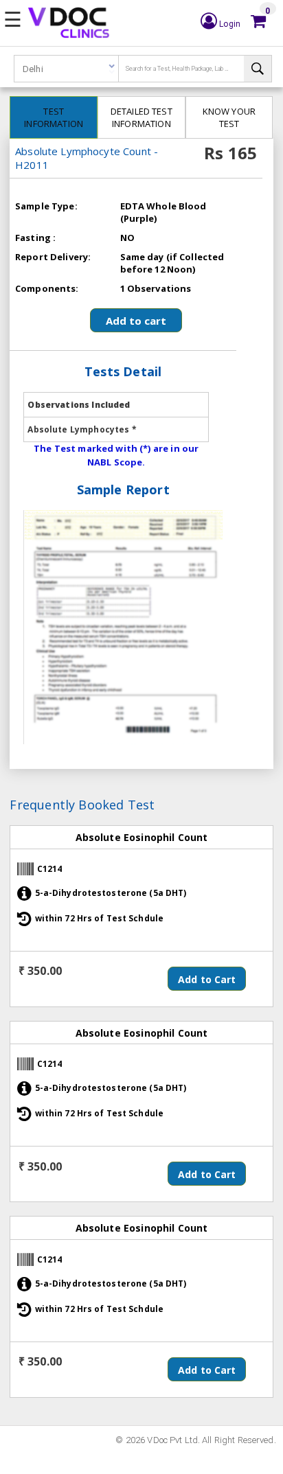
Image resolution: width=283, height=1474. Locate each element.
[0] (258, 21)
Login (228, 24)
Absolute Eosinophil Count (142, 837)
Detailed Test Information (141, 117)
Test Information (53, 117)
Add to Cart (207, 979)
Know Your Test (229, 117)
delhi (33, 69)
